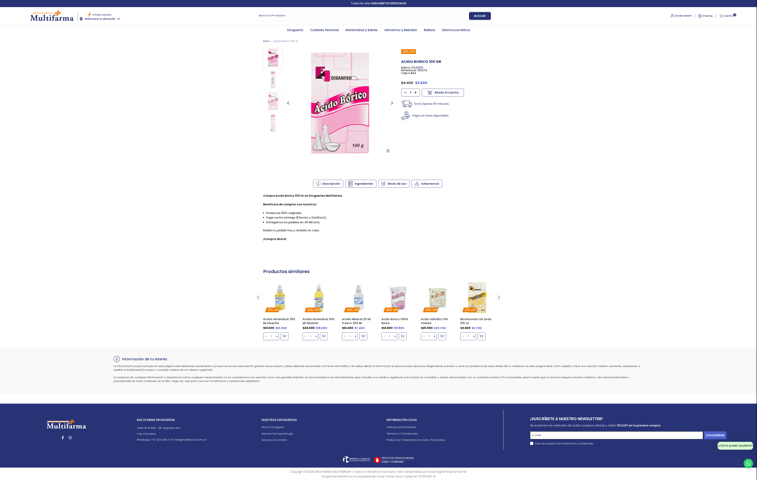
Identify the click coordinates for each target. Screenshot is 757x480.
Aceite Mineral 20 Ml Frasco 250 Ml (356, 321)
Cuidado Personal (324, 30)
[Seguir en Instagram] (70, 437)
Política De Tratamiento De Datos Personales (416, 440)
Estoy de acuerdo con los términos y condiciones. (564, 443)
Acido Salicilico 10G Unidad (434, 321)
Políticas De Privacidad (401, 427)
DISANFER (417, 67)
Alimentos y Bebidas (400, 30)
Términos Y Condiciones (402, 434)
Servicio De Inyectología (277, 434)
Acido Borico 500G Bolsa (394, 321)
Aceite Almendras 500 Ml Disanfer (318, 321)
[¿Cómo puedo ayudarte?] (748, 463)
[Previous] (288, 103)
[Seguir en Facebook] (62, 437)
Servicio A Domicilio (274, 440)
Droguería (295, 30)
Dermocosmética (456, 30)
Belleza (429, 30)
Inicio (266, 41)
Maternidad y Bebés (362, 30)
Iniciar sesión (683, 16)
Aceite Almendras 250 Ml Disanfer (279, 321)
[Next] (392, 103)
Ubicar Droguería (273, 427)
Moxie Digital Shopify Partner (447, 472)
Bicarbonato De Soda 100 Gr (475, 321)
